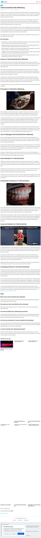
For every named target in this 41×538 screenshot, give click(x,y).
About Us (14, 520)
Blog (2, 5)
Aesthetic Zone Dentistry (5, 504)
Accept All (21, 533)
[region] (14, 530)
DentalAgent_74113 (3, 9)
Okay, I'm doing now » (4, 513)
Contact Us (20, 520)
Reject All (14, 533)
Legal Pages (26, 520)
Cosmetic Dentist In (22, 518)
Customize (7, 533)
